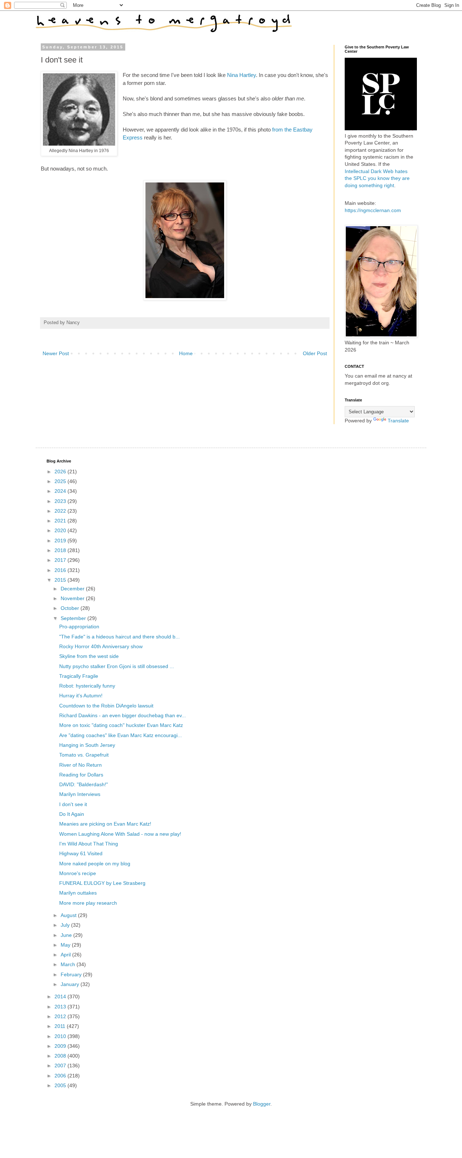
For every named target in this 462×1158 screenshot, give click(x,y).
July (66, 925)
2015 (61, 580)
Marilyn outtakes (78, 893)
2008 (61, 1056)
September (74, 618)
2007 (61, 1065)
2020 (61, 530)
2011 (61, 1026)
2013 (61, 1007)
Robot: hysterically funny (87, 686)
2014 (61, 996)
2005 (61, 1085)
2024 (61, 491)
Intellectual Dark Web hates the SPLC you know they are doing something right (377, 178)
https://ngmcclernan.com (373, 210)
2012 (61, 1016)
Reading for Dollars (81, 775)
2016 (61, 570)
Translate (398, 420)
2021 (61, 521)
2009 (61, 1046)
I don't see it (73, 804)
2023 (61, 501)
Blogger (261, 1104)
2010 (61, 1036)
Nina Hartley (241, 75)
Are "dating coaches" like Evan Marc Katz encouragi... (120, 735)
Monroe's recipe (77, 873)
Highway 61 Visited (81, 853)
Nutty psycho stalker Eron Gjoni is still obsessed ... (116, 666)
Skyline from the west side (89, 656)
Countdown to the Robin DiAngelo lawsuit (106, 706)
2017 (61, 560)
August (69, 915)
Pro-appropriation (79, 626)
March (69, 964)
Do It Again (71, 814)
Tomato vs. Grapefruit (84, 755)
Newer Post (56, 353)
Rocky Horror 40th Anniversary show (101, 646)
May (66, 945)
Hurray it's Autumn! (81, 695)
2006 (61, 1076)
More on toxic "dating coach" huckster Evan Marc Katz (121, 725)
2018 (61, 550)
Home (186, 353)
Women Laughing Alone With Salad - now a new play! (120, 834)
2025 (61, 481)
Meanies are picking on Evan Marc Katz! (105, 824)
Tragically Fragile (78, 676)
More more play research (88, 903)
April (66, 954)
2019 (61, 540)
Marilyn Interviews (79, 794)
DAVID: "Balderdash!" (83, 784)
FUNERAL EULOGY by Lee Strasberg (102, 883)
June (67, 935)
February (72, 974)
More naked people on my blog (94, 863)
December (73, 588)
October (70, 608)
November (73, 598)
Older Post (315, 353)
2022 (61, 511)
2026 (61, 471)
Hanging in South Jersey (87, 745)
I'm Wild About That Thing (88, 844)
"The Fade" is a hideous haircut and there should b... (119, 637)
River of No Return (80, 765)
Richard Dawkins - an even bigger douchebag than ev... (122, 715)
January (70, 984)
